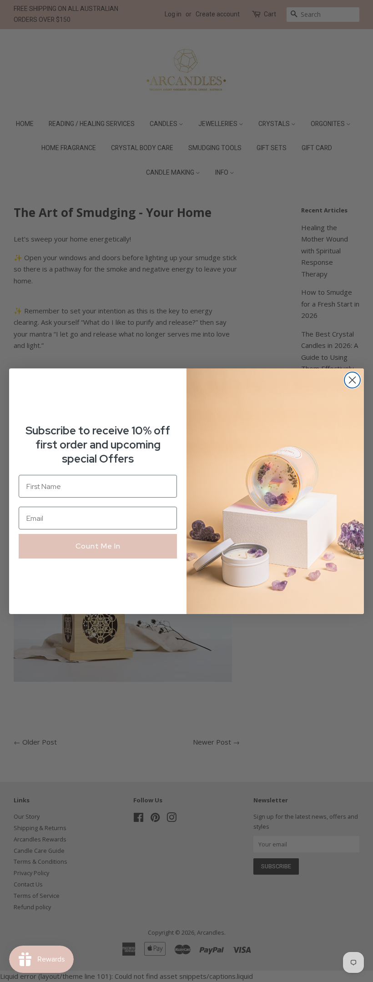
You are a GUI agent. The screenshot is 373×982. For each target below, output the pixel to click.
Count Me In (98, 546)
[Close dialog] (352, 380)
